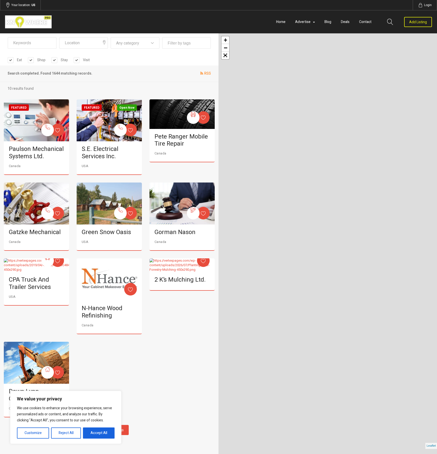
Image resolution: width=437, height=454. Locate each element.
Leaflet (431, 446)
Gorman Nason (175, 232)
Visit (86, 60)
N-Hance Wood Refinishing (102, 312)
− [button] (225, 47)
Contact (365, 22)
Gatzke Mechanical (35, 232)
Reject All (66, 433)
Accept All (99, 433)
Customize (33, 433)
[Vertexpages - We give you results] (69, 21)
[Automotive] (193, 117)
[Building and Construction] (47, 372)
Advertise (303, 22)
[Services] (47, 130)
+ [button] (225, 40)
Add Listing (418, 22)
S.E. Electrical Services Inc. (100, 153)
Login (428, 5)
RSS (207, 73)
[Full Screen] (225, 55)
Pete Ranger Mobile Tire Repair (181, 140)
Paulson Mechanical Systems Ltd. (36, 153)
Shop (41, 60)
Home (281, 22)
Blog (327, 22)
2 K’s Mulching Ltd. (180, 279)
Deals (345, 22)
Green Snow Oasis (106, 232)
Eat (19, 60)
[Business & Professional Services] (193, 213)
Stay (64, 60)
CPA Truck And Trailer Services (30, 283)
